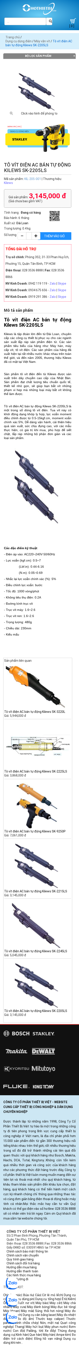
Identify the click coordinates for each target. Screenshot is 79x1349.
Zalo (53, 283)
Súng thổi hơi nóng (49, 1311)
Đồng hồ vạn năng (47, 1338)
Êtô (64, 1299)
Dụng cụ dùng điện (18, 41)
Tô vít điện (11, 406)
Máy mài (27, 1311)
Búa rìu (28, 1295)
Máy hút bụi (34, 1327)
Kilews (8, 183)
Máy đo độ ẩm (21, 1319)
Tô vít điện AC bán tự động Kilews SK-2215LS (35, 891)
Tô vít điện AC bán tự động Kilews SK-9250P (35, 831)
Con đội (18, 1330)
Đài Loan (22, 223)
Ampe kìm (63, 1334)
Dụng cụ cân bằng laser (39, 1315)
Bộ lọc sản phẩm (38, 55)
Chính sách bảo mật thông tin (27, 1251)
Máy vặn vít (42, 41)
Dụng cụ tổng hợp (48, 1299)
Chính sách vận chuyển (23, 1255)
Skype (62, 283)
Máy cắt (55, 1303)
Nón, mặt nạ (49, 1323)
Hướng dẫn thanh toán (22, 1271)
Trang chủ (12, 37)
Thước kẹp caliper (50, 1319)
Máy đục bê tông (63, 1307)
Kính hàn (22, 1334)
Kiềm (71, 1299)
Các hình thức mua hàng (24, 1275)
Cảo (38, 1295)
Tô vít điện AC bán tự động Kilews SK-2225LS (35, 771)
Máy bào (42, 1303)
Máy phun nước (56, 1327)
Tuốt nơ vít (25, 1303)
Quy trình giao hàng (20, 1259)
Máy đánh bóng (38, 1307)
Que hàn (35, 1334)
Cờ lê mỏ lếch (52, 1295)
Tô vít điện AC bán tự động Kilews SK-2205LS (35, 1011)
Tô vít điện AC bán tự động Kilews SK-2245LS (35, 951)
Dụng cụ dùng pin (22, 1299)
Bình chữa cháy (26, 1323)
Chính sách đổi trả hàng (23, 1263)
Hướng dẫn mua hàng (22, 1267)
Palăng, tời (34, 1330)
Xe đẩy (50, 1330)
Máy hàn (49, 1334)
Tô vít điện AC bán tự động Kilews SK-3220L (34, 711)
